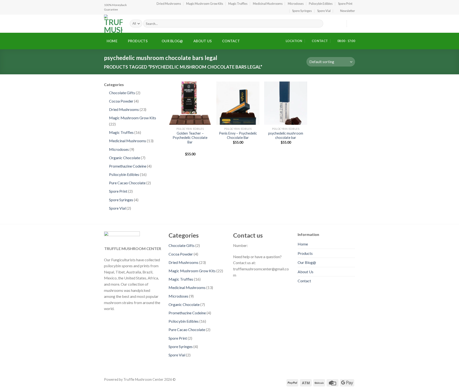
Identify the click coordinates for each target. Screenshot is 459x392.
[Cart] (352, 23)
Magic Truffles (237, 3)
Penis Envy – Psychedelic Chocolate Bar (238, 135)
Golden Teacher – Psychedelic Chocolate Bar (190, 137)
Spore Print (345, 3)
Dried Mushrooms (169, 3)
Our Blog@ (172, 41)
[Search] (319, 24)
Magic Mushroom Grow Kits (204, 3)
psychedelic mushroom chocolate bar (285, 135)
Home (112, 41)
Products (138, 41)
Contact (231, 41)
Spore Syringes (302, 11)
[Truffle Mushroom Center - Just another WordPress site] (113, 24)
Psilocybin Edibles (321, 3)
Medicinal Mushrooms (268, 3)
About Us (202, 41)
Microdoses (296, 3)
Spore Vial (324, 11)
